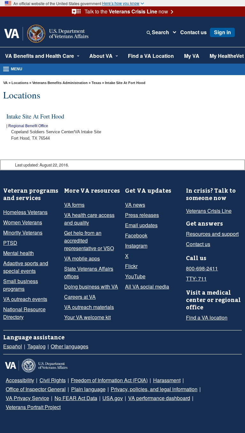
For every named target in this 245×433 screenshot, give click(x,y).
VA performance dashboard (159, 398)
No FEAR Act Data (76, 398)
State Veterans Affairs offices (88, 272)
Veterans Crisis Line (209, 210)
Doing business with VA (91, 286)
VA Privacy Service (27, 398)
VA (5, 83)
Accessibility (20, 380)
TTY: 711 (196, 278)
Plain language (88, 389)
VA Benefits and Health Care (39, 55)
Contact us (193, 32)
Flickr (131, 266)
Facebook (136, 235)
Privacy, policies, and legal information (154, 389)
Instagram (136, 245)
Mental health (18, 253)
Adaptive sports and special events (25, 266)
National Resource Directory (24, 313)
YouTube (135, 276)
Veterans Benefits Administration (60, 83)
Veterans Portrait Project (33, 407)
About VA (101, 55)
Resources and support (212, 233)
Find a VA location (206, 317)
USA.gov (112, 398)
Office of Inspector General (36, 389)
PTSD (10, 242)
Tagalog (36, 346)
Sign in (222, 32)
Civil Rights (53, 380)
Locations (19, 83)
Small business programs (20, 284)
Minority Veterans (22, 232)
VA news (135, 204)
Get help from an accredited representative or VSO (89, 240)
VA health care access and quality (89, 218)
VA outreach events (25, 299)
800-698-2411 (202, 268)
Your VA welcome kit (87, 317)
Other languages (69, 346)
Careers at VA (80, 296)
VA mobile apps (82, 258)
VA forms (74, 204)
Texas (97, 83)
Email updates (141, 225)
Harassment (167, 380)
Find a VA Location (151, 55)
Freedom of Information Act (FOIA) (109, 380)
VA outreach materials (89, 307)
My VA (191, 55)
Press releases (142, 215)
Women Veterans (22, 222)
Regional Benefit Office (28, 126)
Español (12, 346)
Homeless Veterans (25, 212)
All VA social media (147, 286)
